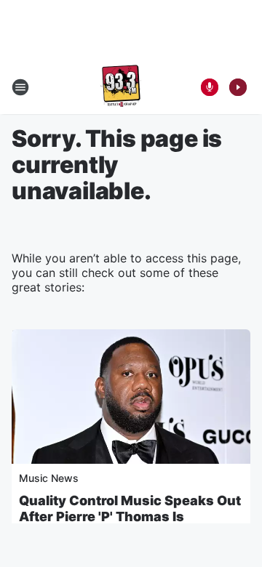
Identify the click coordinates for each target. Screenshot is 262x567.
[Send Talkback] (209, 87)
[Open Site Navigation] (20, 87)
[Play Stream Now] (238, 87)
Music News (49, 478)
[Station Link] (121, 87)
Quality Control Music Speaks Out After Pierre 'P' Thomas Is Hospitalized (130, 516)
